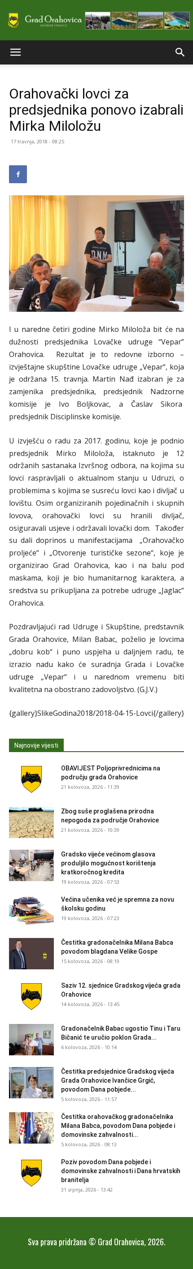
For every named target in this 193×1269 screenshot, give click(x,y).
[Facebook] (18, 174)
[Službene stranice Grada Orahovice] (96, 20)
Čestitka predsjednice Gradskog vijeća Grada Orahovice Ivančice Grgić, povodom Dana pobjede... (117, 1080)
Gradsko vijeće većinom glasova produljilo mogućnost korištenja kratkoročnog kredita (108, 863)
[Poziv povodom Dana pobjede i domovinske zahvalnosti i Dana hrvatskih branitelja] (31, 1173)
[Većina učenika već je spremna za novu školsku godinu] (31, 910)
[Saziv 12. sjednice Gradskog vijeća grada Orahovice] (31, 996)
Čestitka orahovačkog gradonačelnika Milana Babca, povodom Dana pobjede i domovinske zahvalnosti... (118, 1125)
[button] (15, 52)
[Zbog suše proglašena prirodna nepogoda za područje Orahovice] (31, 822)
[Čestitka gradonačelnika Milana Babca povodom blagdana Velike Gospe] (31, 953)
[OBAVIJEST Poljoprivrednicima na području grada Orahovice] (31, 779)
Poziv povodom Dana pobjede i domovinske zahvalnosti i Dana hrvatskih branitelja (120, 1170)
